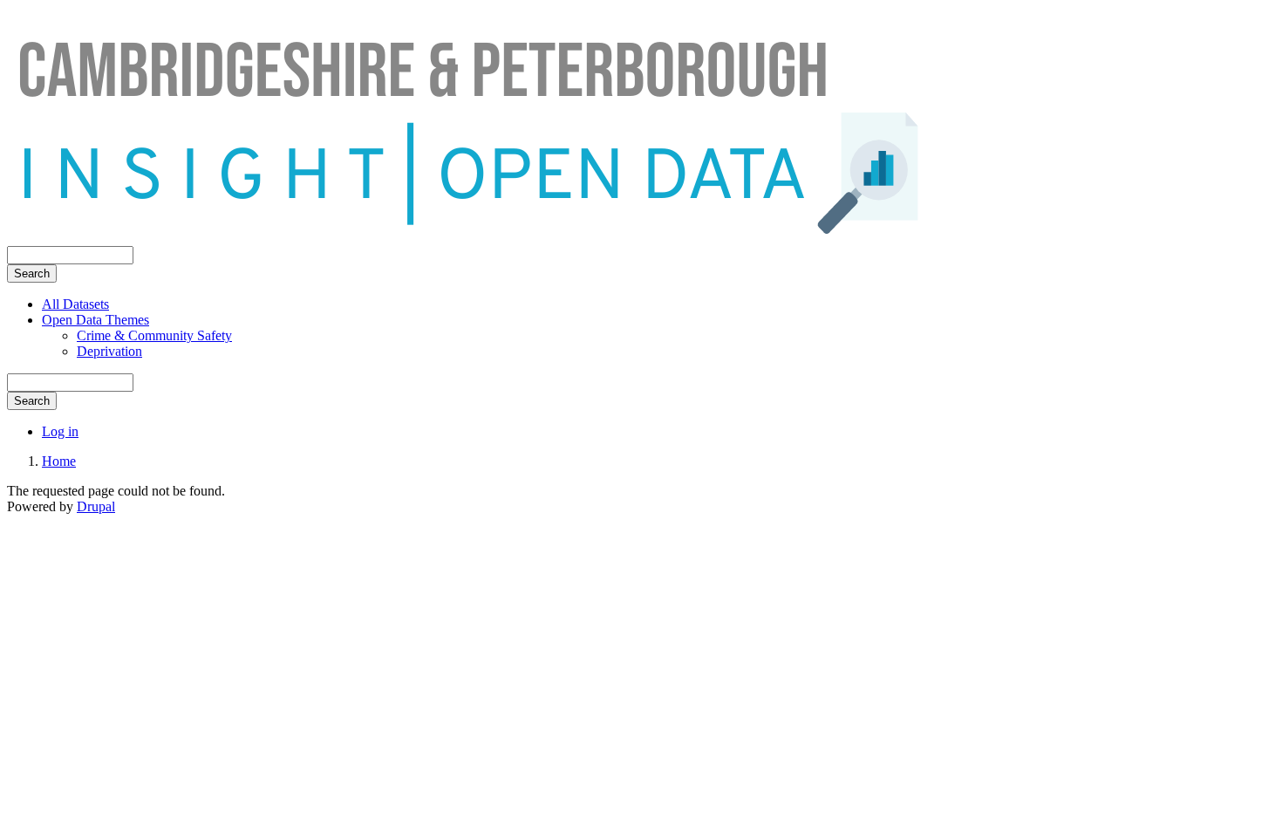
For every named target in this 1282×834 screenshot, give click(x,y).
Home (59, 461)
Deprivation (109, 351)
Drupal (96, 506)
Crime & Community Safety (154, 335)
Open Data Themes (95, 319)
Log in (60, 431)
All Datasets (75, 304)
